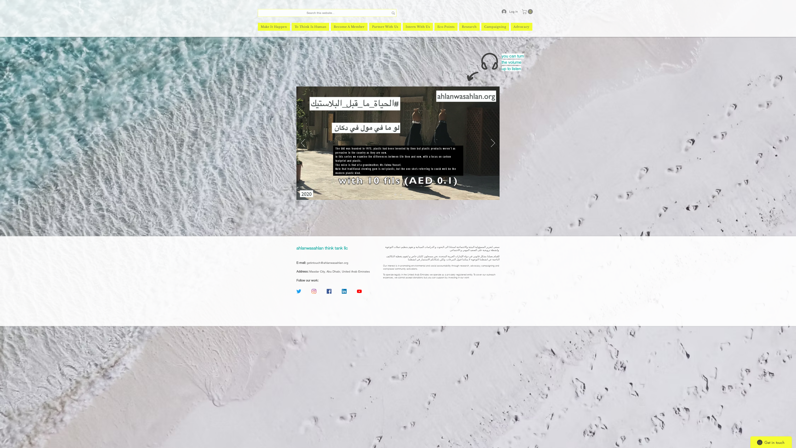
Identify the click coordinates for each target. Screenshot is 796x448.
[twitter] (298, 291)
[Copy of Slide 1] (401, 194)
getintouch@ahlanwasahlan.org (327, 262)
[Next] (493, 143)
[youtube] (359, 291)
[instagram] (314, 291)
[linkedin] (344, 291)
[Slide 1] (395, 195)
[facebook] (329, 291)
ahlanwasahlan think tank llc (322, 248)
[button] (528, 11)
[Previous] (303, 143)
